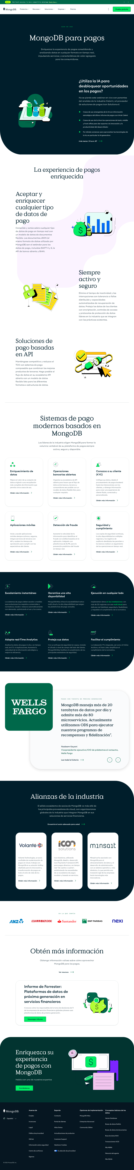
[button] (24, 482)
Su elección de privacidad (66, 1151)
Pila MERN (108, 1147)
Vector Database (111, 1118)
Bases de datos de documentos (116, 1130)
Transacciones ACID (112, 1142)
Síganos (31, 1157)
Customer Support (60, 1139)
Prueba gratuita (121, 9)
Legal (31, 1127)
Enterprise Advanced (87, 1122)
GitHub (31, 1139)
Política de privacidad (36, 1133)
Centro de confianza (36, 1151)
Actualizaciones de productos (64, 1133)
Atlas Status (58, 1127)
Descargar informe (35, 1019)
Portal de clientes (60, 1122)
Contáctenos (24, 1088)
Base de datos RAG (112, 1136)
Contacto (57, 1116)
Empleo (31, 1116)
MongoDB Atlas (85, 1116)
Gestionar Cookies (60, 1145)
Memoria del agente (112, 1153)
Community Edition (86, 1127)
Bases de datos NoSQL (113, 1124)
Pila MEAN (108, 1159)
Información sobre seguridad (38, 1145)
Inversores (32, 1122)
